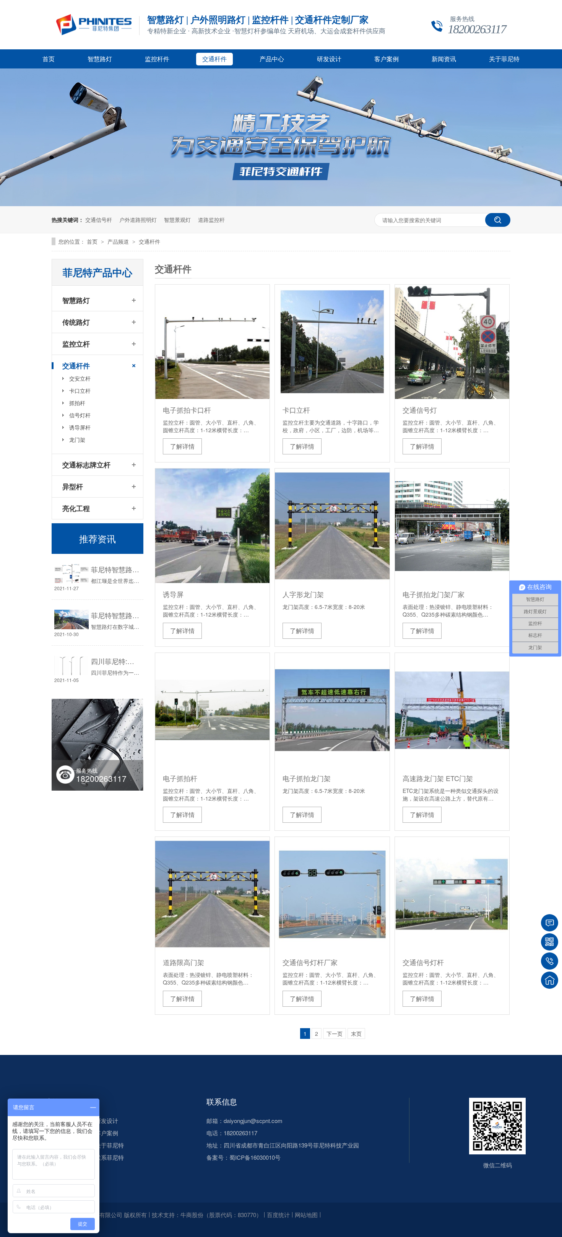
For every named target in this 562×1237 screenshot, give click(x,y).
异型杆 (72, 487)
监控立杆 (76, 344)
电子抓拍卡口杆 (187, 410)
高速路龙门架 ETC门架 (438, 778)
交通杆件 (214, 59)
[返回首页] (549, 980)
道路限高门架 (183, 962)
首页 (48, 59)
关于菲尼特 (504, 59)
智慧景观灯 (177, 219)
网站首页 (51, 1101)
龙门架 (77, 439)
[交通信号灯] (452, 342)
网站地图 (306, 1215)
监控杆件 (157, 59)
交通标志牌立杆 (86, 465)
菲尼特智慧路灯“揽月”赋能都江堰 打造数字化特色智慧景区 (115, 569)
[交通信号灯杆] (452, 894)
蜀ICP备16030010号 (255, 1157)
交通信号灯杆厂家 (310, 962)
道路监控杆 (211, 219)
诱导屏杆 (80, 427)
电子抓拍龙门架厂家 (434, 594)
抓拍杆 (77, 403)
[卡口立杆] (332, 342)
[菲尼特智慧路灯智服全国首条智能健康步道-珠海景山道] (71, 619)
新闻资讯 (444, 59)
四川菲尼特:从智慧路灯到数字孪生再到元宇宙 (115, 661)
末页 (356, 1033)
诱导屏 (173, 594)
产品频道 (118, 241)
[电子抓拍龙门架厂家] (452, 526)
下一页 (334, 1033)
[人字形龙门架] (332, 526)
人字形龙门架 (303, 594)
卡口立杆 (296, 410)
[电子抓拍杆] (212, 710)
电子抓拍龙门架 (307, 778)
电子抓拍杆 (180, 778)
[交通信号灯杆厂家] (332, 894)
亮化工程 (76, 508)
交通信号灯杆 (423, 962)
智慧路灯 (100, 59)
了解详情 (182, 446)
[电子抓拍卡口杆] (212, 342)
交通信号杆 (98, 219)
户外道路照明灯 (138, 219)
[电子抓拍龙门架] (332, 710)
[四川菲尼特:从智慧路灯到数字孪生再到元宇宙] (71, 665)
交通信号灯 (420, 410)
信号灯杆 (80, 415)
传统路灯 (76, 322)
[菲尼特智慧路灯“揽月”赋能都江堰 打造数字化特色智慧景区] (71, 573)
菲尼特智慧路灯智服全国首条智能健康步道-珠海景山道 (115, 615)
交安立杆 (80, 378)
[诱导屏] (212, 526)
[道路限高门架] (212, 894)
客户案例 (386, 59)
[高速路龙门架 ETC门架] (452, 710)
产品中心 (272, 59)
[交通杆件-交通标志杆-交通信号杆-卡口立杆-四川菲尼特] (94, 33)
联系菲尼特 (109, 1157)
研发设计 (329, 59)
